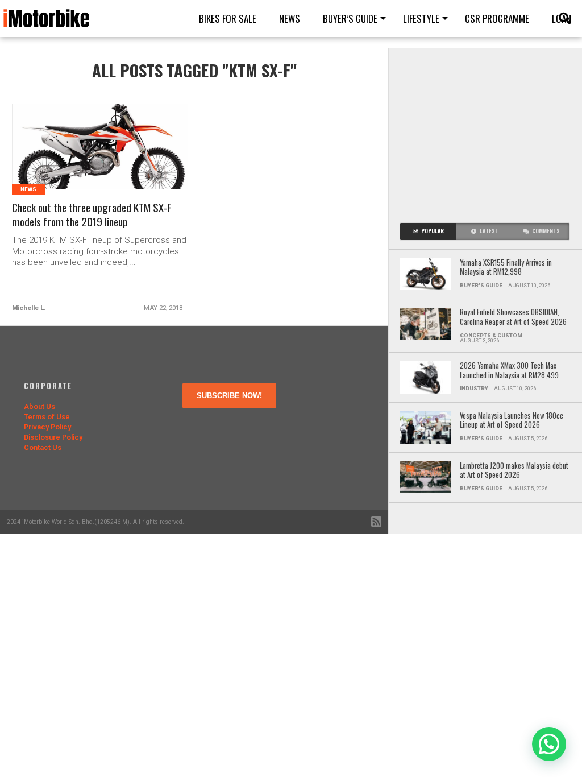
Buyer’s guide (350, 18)
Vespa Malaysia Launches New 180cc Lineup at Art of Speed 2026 (511, 420)
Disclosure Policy (53, 437)
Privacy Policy (47, 427)
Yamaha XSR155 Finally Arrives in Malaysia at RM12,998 (506, 267)
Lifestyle (421, 18)
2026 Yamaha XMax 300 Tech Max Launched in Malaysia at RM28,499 (509, 370)
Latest (489, 231)
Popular (432, 231)
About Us (39, 406)
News (289, 18)
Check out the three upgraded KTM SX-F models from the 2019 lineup (92, 215)
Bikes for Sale (227, 18)
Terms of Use (47, 416)
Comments (546, 231)
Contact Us (42, 447)
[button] (549, 744)
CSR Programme (497, 18)
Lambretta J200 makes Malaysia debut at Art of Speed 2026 (514, 470)
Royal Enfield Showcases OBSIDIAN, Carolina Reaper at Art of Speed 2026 (513, 317)
